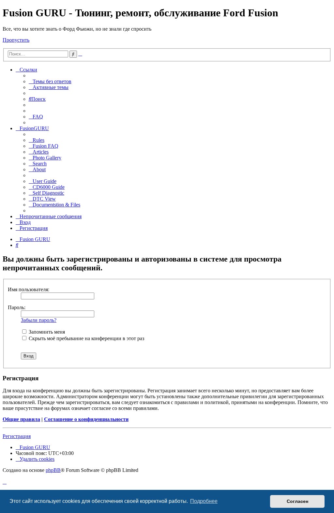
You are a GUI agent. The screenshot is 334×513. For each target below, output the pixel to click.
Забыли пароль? (38, 320)
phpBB (53, 470)
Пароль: (16, 307)
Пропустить (16, 40)
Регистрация (17, 436)
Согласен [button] (297, 501)
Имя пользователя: (28, 289)
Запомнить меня (46, 332)
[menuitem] (50, 81)
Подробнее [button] (204, 501)
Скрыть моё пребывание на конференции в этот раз (85, 338)
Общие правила (21, 419)
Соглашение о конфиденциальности (86, 419)
